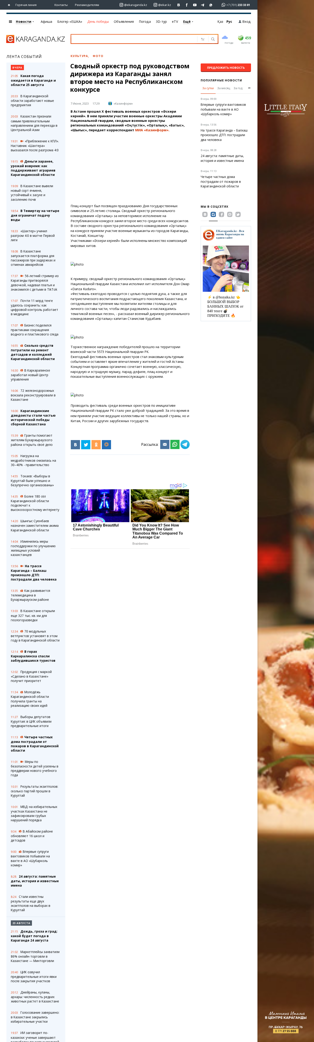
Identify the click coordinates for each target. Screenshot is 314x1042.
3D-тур (161, 21)
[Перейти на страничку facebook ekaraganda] (186, 5)
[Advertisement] (143, 168)
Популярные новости (221, 80)
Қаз (220, 21)
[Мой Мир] (106, 444)
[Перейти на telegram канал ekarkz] (202, 5)
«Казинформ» (123, 103)
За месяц (223, 88)
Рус (229, 21)
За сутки (208, 88)
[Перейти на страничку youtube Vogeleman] (194, 5)
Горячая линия (26, 5)
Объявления (124, 21)
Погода (145, 21)
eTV (175, 21)
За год (238, 88)
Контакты (61, 5)
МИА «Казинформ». (152, 130)
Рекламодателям (87, 5)
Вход (246, 21)
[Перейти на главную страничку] (10, 5)
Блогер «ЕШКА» (69, 21)
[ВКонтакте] (75, 444)
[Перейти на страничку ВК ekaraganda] (178, 5)
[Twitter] (85, 444)
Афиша (46, 21)
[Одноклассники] (96, 444)
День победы (98, 21)
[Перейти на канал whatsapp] (210, 5)
